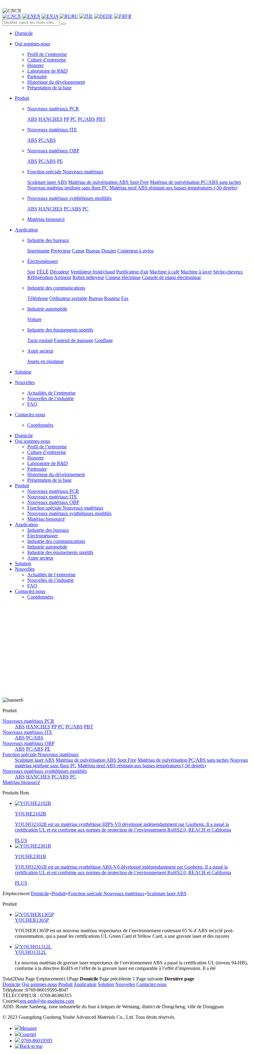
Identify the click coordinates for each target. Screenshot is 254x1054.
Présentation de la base (49, 87)
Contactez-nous (30, 591)
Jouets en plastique (45, 361)
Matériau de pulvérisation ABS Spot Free (108, 182)
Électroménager (42, 261)
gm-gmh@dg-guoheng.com (47, 1001)
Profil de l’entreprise (47, 54)
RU (74, 16)
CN (17, 16)
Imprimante (38, 250)
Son (31, 271)
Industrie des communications (56, 287)
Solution (23, 563)
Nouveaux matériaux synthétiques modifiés (69, 198)
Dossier (108, 250)
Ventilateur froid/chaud (92, 271)
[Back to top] (28, 1046)
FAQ (32, 404)
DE (109, 16)
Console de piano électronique (171, 277)
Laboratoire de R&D (47, 71)
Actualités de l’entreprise (51, 393)
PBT (101, 119)
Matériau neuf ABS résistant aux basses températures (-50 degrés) (173, 187)
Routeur (112, 298)
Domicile (24, 435)
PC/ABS (86, 119)
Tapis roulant (40, 340)
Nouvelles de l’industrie (50, 398)
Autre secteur (40, 350)
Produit (22, 485)
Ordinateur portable (68, 298)
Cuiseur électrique (123, 277)
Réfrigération (40, 277)
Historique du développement (56, 82)
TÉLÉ (42, 271)
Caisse (78, 250)
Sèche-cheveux (228, 271)
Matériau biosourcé (46, 219)
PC (73, 119)
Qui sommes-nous (32, 441)
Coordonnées (40, 425)
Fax (125, 298)
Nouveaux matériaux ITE (52, 129)
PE (60, 161)
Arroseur (62, 277)
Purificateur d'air (132, 271)
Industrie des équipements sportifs (60, 329)
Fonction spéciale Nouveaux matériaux (65, 171)
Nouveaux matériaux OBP (53, 150)
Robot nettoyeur (88, 277)
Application (26, 524)
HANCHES (50, 119)
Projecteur (61, 250)
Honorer (35, 65)
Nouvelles (25, 569)
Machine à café (164, 271)
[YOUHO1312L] (33, 946)
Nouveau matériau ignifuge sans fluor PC (67, 187)
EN (37, 16)
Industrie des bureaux (48, 240)
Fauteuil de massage (73, 340)
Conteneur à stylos (135, 250)
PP (66, 119)
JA (55, 16)
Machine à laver (196, 271)
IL (91, 16)
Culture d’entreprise (46, 59)
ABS (32, 119)
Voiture (34, 319)
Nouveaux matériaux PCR (53, 108)
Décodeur (59, 271)
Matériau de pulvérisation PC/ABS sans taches (195, 182)
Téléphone (37, 298)
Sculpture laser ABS (47, 182)
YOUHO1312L (30, 952)
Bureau (93, 250)
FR (128, 16)
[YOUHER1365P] (34, 914)
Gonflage (103, 340)
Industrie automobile (47, 308)
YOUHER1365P (32, 920)
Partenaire (37, 76)
